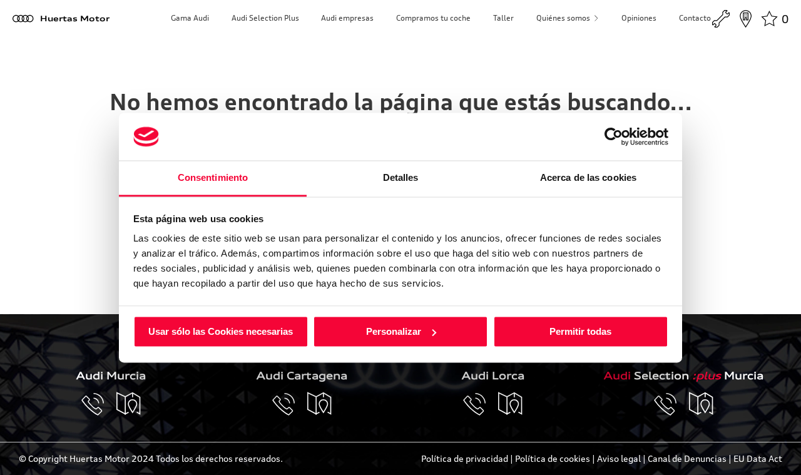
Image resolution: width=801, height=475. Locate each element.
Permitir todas (580, 331)
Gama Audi (190, 18)
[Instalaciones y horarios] (745, 18)
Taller (503, 18)
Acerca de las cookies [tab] (588, 178)
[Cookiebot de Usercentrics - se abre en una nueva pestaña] (613, 136)
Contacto (695, 18)
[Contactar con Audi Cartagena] (289, 404)
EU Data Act (757, 458)
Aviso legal (619, 458)
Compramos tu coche (433, 18)
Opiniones (638, 18)
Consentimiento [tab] (213, 178)
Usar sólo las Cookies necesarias (220, 331)
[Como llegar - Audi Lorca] (510, 404)
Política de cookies (552, 458)
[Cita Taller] (721, 19)
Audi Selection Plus (265, 18)
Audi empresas (347, 18)
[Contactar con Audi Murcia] (98, 404)
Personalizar (393, 331)
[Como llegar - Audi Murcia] (128, 404)
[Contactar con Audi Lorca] (480, 404)
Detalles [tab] (401, 178)
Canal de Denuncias (687, 458)
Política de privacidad (464, 458)
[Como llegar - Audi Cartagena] (319, 404)
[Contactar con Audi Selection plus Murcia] (671, 404)
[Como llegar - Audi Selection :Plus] (701, 404)
